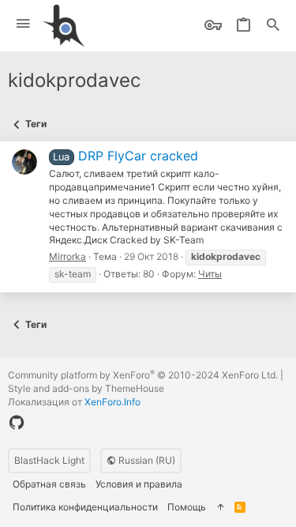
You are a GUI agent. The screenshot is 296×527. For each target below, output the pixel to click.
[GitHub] (16, 422)
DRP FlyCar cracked (125, 156)
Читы (210, 274)
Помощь (186, 507)
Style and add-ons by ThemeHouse (86, 388)
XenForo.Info (112, 402)
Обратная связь (49, 484)
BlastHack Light (49, 460)
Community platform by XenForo (143, 375)
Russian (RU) (145, 460)
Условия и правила (139, 484)
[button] (23, 24)
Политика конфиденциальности (85, 507)
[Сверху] (220, 507)
